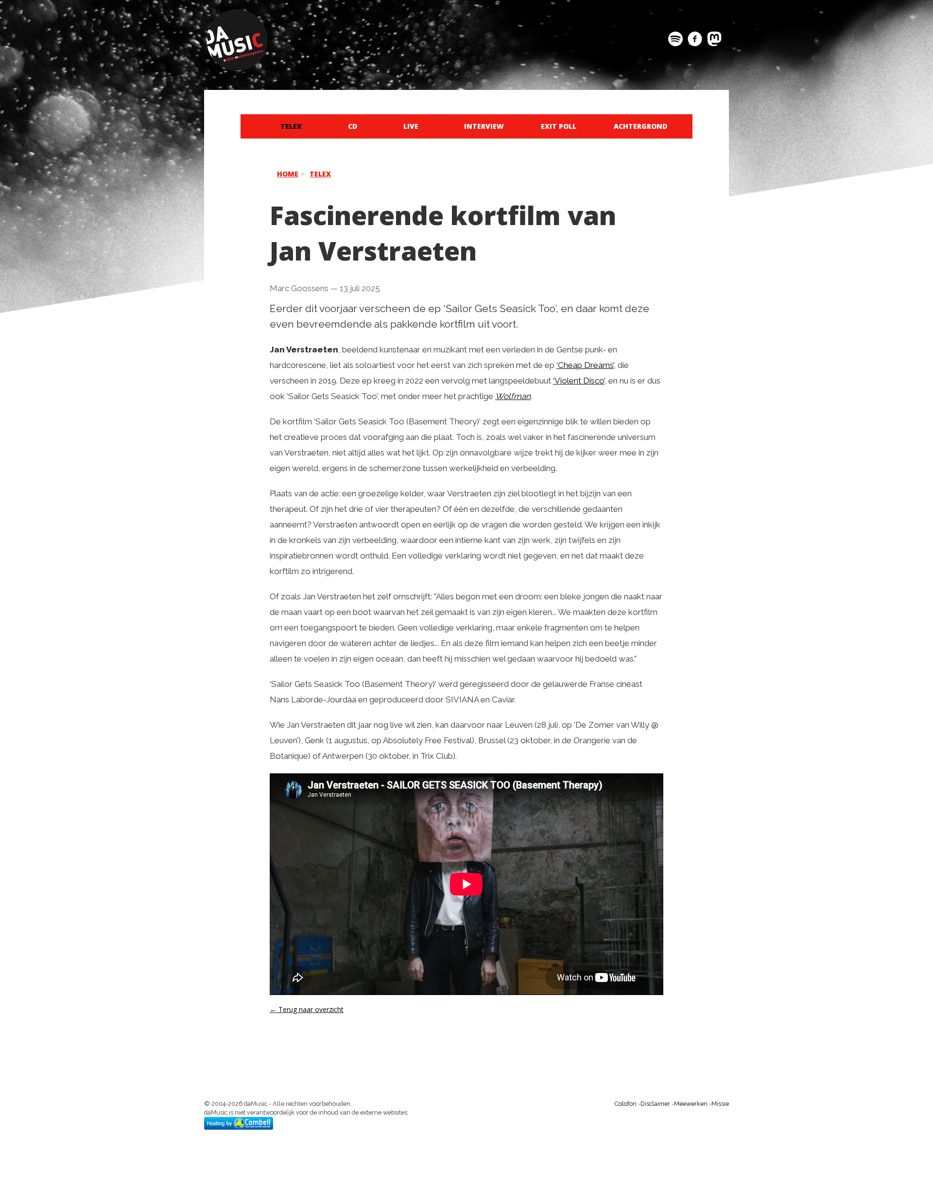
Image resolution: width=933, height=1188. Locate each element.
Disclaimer (655, 1103)
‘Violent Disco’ (579, 380)
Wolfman (513, 396)
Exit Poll (558, 126)
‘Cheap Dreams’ (585, 365)
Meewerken (691, 1103)
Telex (291, 126)
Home (287, 173)
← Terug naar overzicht (307, 1009)
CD (352, 126)
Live (410, 126)
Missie (720, 1103)
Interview (484, 126)
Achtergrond (640, 126)
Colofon (626, 1103)
